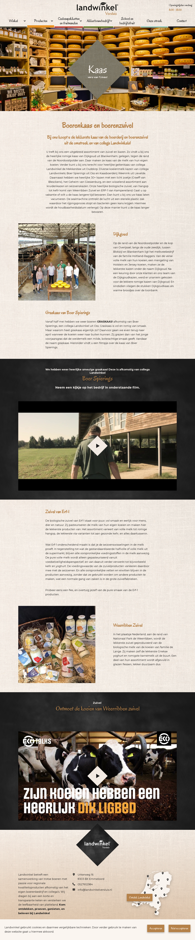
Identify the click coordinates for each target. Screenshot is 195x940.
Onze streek (154, 20)
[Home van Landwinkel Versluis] (97, 9)
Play (97, 446)
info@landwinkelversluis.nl (95, 889)
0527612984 (85, 884)
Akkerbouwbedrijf (98, 20)
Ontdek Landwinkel (139, 897)
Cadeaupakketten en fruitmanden (69, 21)
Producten (40, 20)
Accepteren (155, 928)
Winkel (13, 20)
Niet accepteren (179, 928)
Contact (181, 20)
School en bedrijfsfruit (127, 21)
